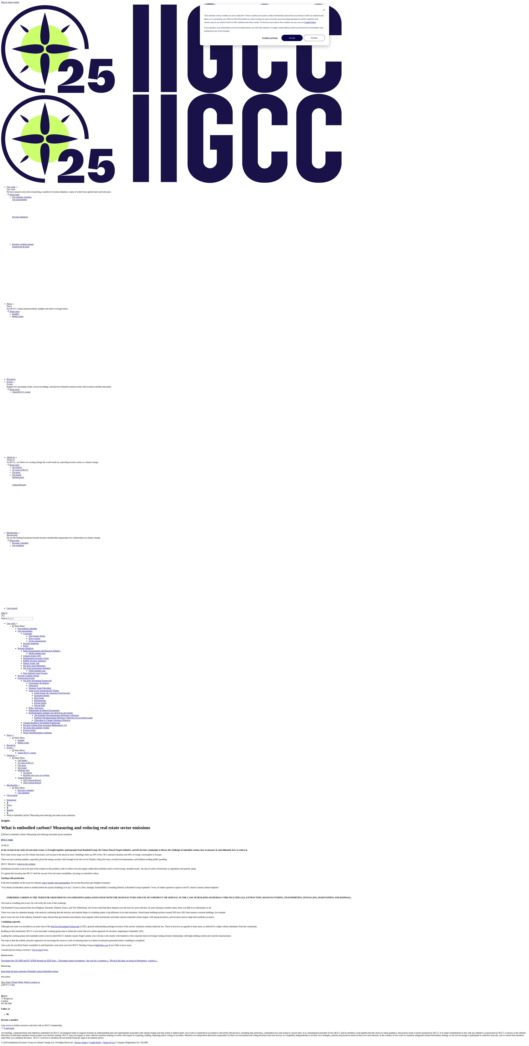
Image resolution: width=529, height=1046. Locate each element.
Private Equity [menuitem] (40, 703)
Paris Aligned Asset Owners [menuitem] (35, 673)
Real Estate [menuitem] (39, 698)
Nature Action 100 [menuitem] (31, 663)
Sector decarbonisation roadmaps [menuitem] (37, 733)
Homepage (11, 800)
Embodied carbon (50, 971)
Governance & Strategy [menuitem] (39, 683)
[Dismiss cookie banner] (324, 10)
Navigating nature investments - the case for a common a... (83, 960)
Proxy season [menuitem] (34, 638)
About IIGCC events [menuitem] (21, 392)
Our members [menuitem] (18, 545)
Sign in (4, 613)
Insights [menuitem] (15, 314)
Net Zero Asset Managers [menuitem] (34, 666)
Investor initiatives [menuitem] (20, 217)
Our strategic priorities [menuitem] (21, 197)
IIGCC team (7, 840)
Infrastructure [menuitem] (40, 700)
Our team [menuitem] (16, 472)
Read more (14, 194)
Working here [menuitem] (18, 477)
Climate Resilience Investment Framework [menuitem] (41, 723)
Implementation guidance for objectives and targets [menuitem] (51, 713)
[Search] (3, 615)
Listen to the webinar (26, 864)
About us (11, 457)
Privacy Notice (81, 1042)
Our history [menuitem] (17, 467)
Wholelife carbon (35, 971)
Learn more (9, 1028)
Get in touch (12, 608)
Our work (11, 187)
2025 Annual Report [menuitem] (32, 780)
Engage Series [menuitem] (29, 730)
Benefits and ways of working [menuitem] (36, 775)
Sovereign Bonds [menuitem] (41, 695)
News (9, 304)
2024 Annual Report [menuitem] (32, 783)
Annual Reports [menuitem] (19, 485)
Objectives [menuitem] (33, 685)
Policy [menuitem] (26, 646)
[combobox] (20, 618)
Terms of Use (109, 1042)
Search (4, 618)
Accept (292, 38)
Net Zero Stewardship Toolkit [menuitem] (36, 728)
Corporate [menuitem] (27, 633)
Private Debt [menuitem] (39, 705)
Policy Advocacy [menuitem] (36, 708)
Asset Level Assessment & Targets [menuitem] (44, 690)
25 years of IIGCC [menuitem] (20, 470)
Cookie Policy (310, 22)
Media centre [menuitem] (17, 316)
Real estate (6, 971)
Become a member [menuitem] (20, 543)
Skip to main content (10, 2)
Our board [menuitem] (16, 475)
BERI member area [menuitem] (37, 653)
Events (10, 382)
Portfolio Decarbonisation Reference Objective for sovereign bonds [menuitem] (63, 718)
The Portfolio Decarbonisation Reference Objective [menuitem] (56, 715)
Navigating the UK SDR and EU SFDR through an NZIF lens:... (29, 960)
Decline (314, 38)
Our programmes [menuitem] (19, 199)
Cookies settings (270, 38)
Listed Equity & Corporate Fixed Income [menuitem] (52, 693)
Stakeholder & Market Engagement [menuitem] (44, 710)
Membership (12, 533)
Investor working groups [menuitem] (22, 244)
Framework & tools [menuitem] (20, 247)
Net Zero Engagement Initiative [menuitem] (37, 668)
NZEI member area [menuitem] (37, 671)
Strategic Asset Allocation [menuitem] (40, 688)
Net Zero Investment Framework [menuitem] (37, 680)
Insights (10, 810)
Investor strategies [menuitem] (31, 643)
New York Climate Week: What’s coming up (20, 982)
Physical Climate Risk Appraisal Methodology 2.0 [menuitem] (45, 725)
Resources (11, 379)
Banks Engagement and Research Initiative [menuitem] (41, 651)
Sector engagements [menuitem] (37, 641)
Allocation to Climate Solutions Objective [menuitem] (52, 720)
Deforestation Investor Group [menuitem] (36, 658)
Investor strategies (19, 971)
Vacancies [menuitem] (27, 773)
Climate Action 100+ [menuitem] (32, 656)
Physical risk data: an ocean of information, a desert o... (134, 960)
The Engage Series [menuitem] (37, 636)
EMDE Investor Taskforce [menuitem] (34, 661)
